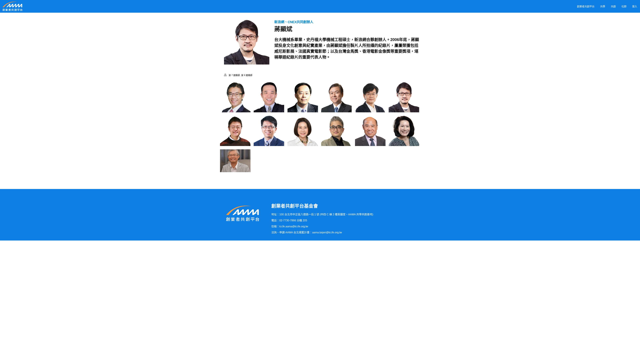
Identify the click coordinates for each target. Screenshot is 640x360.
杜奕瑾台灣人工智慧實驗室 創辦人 (336, 134)
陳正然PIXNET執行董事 (370, 101)
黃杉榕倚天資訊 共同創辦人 (235, 164)
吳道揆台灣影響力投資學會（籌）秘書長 (235, 134)
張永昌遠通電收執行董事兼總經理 (370, 134)
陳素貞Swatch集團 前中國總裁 (403, 134)
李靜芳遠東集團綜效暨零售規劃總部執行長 (302, 134)
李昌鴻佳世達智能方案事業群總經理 (269, 134)
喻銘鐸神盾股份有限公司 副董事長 (303, 101)
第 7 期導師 (234, 75)
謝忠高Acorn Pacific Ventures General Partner (269, 101)
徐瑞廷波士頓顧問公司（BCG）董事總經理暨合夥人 (235, 101)
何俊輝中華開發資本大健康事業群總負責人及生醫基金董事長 (336, 101)
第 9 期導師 (246, 75)
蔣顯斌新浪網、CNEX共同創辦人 (403, 101)
